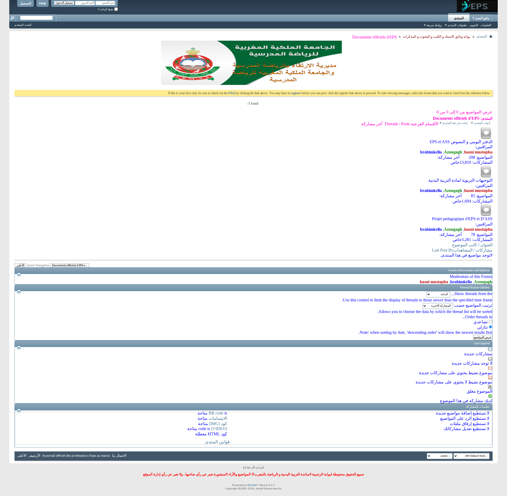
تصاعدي (481, 322)
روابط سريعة (434, 25)
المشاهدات (462, 250)
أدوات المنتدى (482, 122)
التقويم (474, 25)
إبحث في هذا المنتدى (454, 122)
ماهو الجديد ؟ (480, 18)
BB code (216, 413)
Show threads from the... (471, 293)
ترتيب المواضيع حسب (473, 305)
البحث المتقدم (23, 24)
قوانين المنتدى (217, 442)
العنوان (486, 245)
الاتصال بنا (119, 456)
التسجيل (25, 3)
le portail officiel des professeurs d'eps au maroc (76, 456)
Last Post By (442, 250)
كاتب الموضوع (464, 245)
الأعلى (20, 265)
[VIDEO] (219, 428)
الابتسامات (218, 418)
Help (42, 3)
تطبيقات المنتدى (457, 25)
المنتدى (459, 18)
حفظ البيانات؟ (106, 9)
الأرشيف (34, 456)
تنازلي (483, 327)
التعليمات (486, 25)
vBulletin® (253, 485)
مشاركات (484, 250)
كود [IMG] (218, 423)
